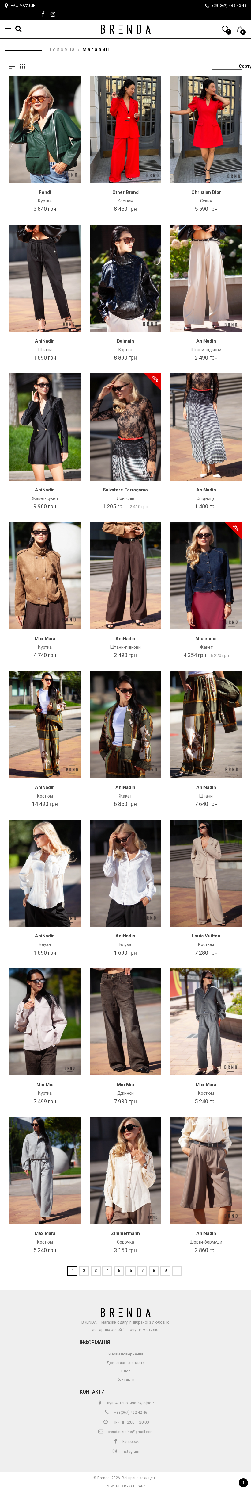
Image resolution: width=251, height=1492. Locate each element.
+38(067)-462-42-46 (130, 1412)
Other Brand (125, 192)
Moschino (206, 638)
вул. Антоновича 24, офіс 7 (130, 1403)
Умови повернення (125, 1354)
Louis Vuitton (206, 936)
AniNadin (45, 341)
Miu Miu (45, 1084)
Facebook (130, 1442)
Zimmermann (125, 1233)
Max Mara (45, 638)
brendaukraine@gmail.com (130, 1432)
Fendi (45, 192)
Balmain (125, 341)
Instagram (130, 1451)
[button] (9, 28)
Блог (125, 1371)
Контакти (125, 1379)
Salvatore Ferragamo (125, 490)
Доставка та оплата (126, 1362)
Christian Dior (206, 192)
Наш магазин (23, 6)
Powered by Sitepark (126, 1486)
